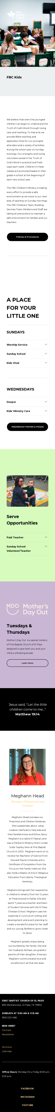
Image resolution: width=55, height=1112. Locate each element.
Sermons (7, 1047)
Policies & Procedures (27, 237)
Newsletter (8, 1034)
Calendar (7, 1051)
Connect (6, 1030)
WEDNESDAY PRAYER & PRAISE (27, 426)
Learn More (27, 663)
